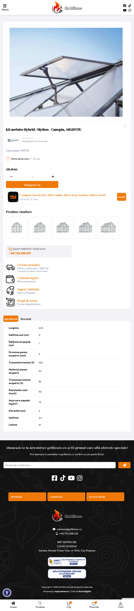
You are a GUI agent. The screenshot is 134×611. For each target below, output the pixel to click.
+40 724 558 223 (20, 253)
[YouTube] (124, 10)
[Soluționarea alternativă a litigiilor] (67, 562)
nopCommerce (62, 591)
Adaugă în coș (32, 185)
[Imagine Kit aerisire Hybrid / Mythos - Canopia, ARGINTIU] (66, 72)
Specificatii (10, 319)
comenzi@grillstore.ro (69, 529)
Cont (120, 607)
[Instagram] (129, 10)
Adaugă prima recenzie (34, 141)
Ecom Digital (85, 591)
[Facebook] (124, 6)
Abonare (124, 465)
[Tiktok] (129, 6)
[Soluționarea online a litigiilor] (67, 574)
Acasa (13, 607)
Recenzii (26, 319)
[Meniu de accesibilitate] (7, 592)
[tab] (10, 320)
